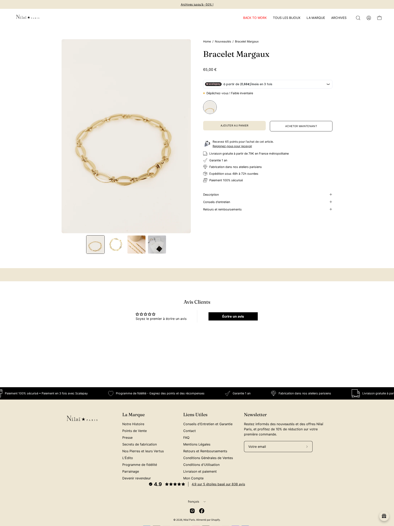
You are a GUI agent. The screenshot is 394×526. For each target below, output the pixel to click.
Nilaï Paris (189, 519)
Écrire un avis (233, 316)
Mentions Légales (196, 444)
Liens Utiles (195, 414)
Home (207, 41)
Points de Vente (134, 431)
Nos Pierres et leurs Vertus (143, 451)
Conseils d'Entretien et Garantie (208, 424)
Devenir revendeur (136, 478)
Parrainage (130, 471)
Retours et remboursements (222, 209)
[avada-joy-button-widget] (384, 516)
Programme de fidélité (139, 465)
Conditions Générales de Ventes (208, 458)
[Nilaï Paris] (27, 18)
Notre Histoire (133, 424)
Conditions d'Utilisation (201, 465)
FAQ (186, 437)
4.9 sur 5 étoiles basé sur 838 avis (218, 484)
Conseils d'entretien (216, 201)
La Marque (133, 414)
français (193, 501)
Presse (127, 437)
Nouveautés (223, 41)
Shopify (215, 519)
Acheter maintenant (301, 126)
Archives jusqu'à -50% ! (197, 4)
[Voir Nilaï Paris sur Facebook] (202, 511)
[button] (358, 18)
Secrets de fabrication (139, 444)
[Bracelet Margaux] (95, 244)
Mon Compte (193, 478)
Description (211, 194)
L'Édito (127, 458)
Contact (189, 431)
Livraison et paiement (200, 471)
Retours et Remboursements (205, 451)
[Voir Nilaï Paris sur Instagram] (192, 511)
